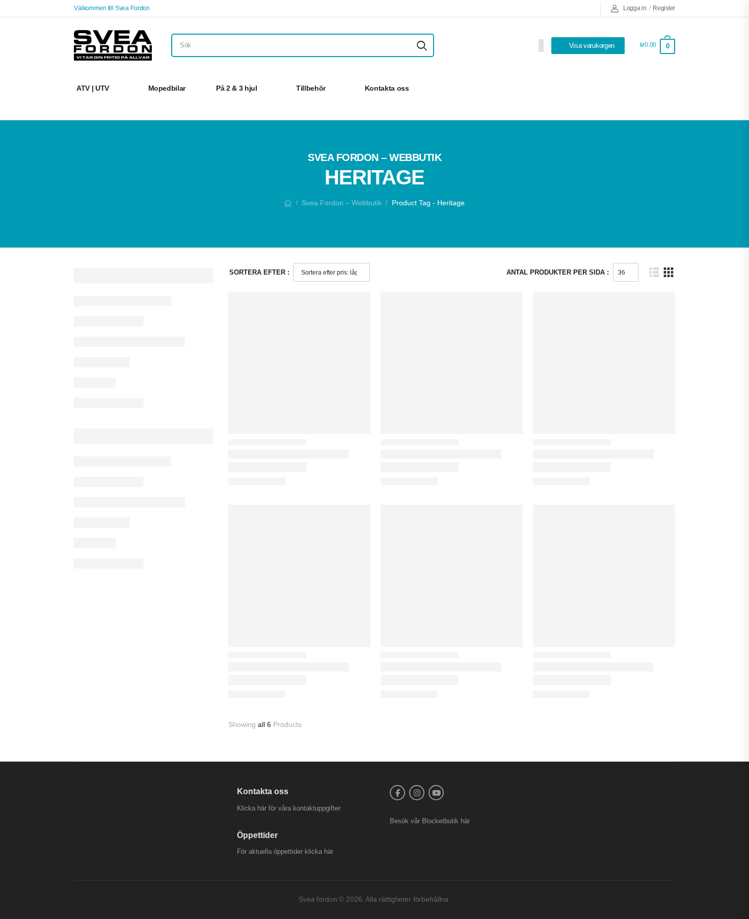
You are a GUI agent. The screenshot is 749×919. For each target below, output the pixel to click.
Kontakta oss (387, 88)
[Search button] (422, 45)
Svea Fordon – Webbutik (342, 203)
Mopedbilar (167, 88)
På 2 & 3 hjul (236, 88)
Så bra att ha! (638, 88)
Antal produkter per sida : (557, 272)
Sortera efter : (259, 272)
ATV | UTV (92, 88)
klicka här (319, 851)
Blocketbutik (440, 821)
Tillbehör (311, 88)
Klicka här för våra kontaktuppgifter (288, 808)
